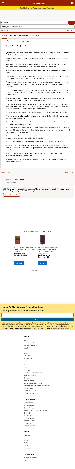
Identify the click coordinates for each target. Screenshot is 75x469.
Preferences (28, 460)
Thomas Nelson (29, 418)
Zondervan (27, 423)
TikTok (26, 443)
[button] (72, 3)
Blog (25, 353)
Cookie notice (28, 388)
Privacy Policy (39, 328)
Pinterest (27, 440)
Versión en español (30, 458)
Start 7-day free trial (11, 195)
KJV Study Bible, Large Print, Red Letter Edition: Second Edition (25, 248)
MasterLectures (29, 426)
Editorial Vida (28, 416)
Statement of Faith (30, 345)
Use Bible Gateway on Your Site (34, 373)
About (26, 340)
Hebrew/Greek (24, 35)
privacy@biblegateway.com (60, 328)
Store (26, 351)
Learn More (26, 195)
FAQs (25, 368)
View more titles (37, 270)
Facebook (27, 435)
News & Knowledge (30, 343)
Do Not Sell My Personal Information (37, 386)
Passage (4, 35)
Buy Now (19, 263)
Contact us (27, 378)
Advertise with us (30, 375)
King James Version (13, 179)
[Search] (71, 23)
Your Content (35, 35)
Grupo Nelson (28, 413)
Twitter (26, 446)
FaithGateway (28, 403)
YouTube (27, 448)
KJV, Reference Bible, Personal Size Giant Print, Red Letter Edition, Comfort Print (48, 249)
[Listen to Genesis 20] (28, 41)
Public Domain (11, 183)
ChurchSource (29, 408)
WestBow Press (29, 421)
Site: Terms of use (30, 391)
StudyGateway (29, 405)
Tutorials (27, 370)
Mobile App (28, 348)
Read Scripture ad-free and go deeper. (37, 8)
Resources (13, 35)
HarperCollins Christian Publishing (36, 410)
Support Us (28, 358)
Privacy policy (29, 381)
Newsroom (27, 356)
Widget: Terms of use (31, 393)
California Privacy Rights (33, 383)
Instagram (27, 438)
